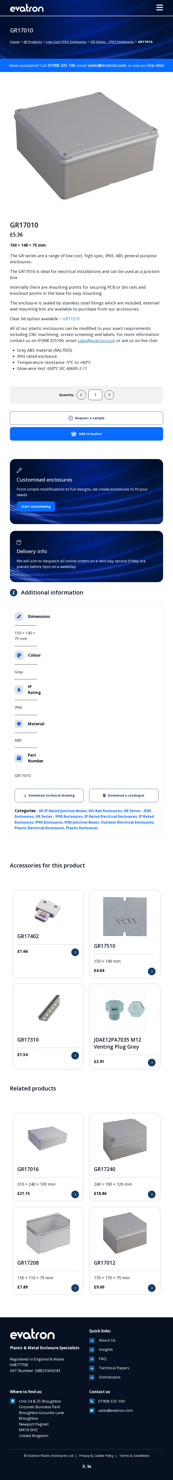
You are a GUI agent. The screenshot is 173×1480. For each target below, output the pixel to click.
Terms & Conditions (134, 1455)
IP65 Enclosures (49, 822)
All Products (32, 41)
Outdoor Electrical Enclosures (127, 822)
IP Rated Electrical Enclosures (110, 816)
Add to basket (90, 434)
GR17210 (71, 318)
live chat (155, 65)
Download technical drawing (52, 795)
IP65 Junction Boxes (81, 822)
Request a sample (90, 418)
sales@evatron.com (107, 65)
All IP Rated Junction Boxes (63, 810)
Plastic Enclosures (82, 827)
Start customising (36, 506)
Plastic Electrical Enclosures (39, 827)
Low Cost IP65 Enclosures (66, 41)
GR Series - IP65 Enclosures (112, 41)
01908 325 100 (61, 65)
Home (15, 41)
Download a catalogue (126, 795)
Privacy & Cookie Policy (96, 1455)
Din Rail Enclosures (105, 810)
